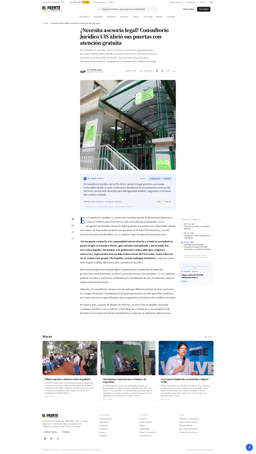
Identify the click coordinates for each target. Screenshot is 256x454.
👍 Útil (158, 202)
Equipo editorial (145, 422)
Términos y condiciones (189, 419)
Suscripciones (145, 436)
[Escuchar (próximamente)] (173, 71)
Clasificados (191, 2)
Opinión (160, 17)
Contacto (66, 432)
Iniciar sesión (188, 9)
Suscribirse (203, 9)
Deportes (124, 17)
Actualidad (99, 17)
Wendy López (96, 70)
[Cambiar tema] (211, 2)
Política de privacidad (188, 422)
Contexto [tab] (167, 179)
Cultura (136, 17)
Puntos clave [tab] (155, 179)
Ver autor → (209, 337)
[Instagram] (51, 438)
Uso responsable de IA (188, 429)
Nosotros (143, 419)
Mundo (102, 432)
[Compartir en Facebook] (156, 71)
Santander (112, 17)
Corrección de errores (188, 432)
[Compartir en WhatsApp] (162, 71)
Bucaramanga (105, 419)
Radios (142, 425)
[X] (57, 438)
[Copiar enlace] (168, 71)
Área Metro (85, 17)
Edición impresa (176, 2)
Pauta (202, 2)
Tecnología (148, 17)
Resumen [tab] (142, 179)
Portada (45, 23)
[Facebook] (44, 438)
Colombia (171, 17)
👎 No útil (167, 202)
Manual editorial (186, 425)
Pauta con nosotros (147, 432)
